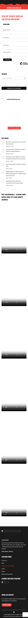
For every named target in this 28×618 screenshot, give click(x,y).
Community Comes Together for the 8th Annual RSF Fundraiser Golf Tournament (15, 157)
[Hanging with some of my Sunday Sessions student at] (8, 114)
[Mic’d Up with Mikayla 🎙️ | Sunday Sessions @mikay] (8, 106)
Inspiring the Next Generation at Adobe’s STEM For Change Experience (15, 150)
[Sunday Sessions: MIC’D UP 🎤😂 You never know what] (20, 106)
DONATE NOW (6, 604)
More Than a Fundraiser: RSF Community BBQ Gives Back (16, 143)
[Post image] (3, 142)
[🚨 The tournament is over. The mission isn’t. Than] (20, 114)
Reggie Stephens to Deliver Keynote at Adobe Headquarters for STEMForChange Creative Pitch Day (16, 173)
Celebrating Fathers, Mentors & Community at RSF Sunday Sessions (14, 182)
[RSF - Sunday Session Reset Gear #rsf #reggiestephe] (8, 122)
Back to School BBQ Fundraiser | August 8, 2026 (16, 165)
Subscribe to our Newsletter (14, 88)
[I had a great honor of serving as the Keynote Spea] (20, 122)
